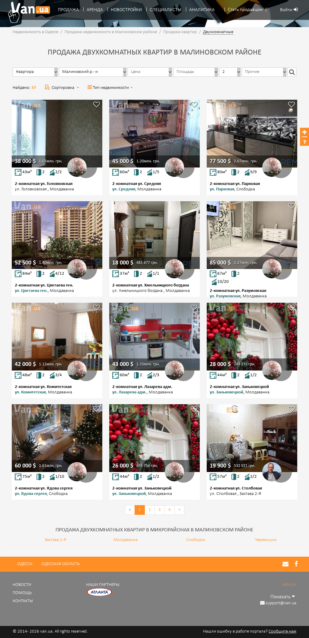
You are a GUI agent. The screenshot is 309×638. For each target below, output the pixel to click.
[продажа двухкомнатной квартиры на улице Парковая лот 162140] (252, 133)
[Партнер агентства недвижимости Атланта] (99, 592)
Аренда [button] (95, 10)
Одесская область (60, 564)
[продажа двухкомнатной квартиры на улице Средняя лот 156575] (154, 133)
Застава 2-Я (55, 540)
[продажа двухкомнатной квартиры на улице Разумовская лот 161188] (252, 235)
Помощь (22, 593)
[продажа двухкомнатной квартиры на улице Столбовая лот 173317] (252, 438)
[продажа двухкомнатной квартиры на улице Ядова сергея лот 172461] (57, 438)
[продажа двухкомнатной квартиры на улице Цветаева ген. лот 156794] (57, 235)
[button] (245, 10)
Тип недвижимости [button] (111, 88)
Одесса (24, 564)
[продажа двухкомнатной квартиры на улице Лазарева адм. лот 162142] (154, 337)
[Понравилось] (96, 105)
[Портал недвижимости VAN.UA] (27, 12)
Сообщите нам (282, 631)
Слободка (195, 540)
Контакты (23, 601)
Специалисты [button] (165, 10)
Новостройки (126, 10)
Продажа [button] (68, 10)
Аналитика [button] (202, 10)
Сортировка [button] (63, 88)
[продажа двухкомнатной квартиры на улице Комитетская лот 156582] (57, 337)
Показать (281, 597)
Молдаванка (125, 540)
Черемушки (266, 540)
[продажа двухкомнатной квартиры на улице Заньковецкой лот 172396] (252, 337)
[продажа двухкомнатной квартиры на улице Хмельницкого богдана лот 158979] (154, 235)
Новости (22, 585)
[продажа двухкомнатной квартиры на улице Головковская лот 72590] (57, 133)
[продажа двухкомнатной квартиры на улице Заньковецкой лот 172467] (154, 438)
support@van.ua (281, 603)
